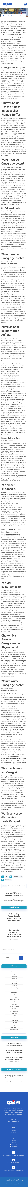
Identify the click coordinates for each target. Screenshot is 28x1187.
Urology (14, 1143)
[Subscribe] (21, 1081)
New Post (14, 1014)
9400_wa (14, 977)
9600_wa (14, 981)
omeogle (12, 462)
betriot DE (14, 986)
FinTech (14, 997)
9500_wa (14, 979)
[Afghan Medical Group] (7, 4)
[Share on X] (10, 886)
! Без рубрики (14, 972)
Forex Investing (14, 1000)
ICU (14, 1139)
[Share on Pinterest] (13, 886)
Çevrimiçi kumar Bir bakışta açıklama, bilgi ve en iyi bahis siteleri (14, 1060)
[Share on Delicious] (17, 886)
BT (14, 990)
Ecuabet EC (14, 993)
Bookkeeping (14, 988)
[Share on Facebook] (8, 886)
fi (14, 995)
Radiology (14, 1146)
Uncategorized (8, 879)
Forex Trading (14, 1002)
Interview (14, 1004)
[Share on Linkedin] (20, 886)
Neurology (14, 1144)
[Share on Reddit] (15, 886)
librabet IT (14, 1009)
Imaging (14, 1141)
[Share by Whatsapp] (22, 886)
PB (14, 1018)
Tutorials (14, 1023)
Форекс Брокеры (14, 1030)
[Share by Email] (24, 886)
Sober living (14, 1020)
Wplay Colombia (14, 1027)
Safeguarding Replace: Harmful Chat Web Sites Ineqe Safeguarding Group (14, 1045)
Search (21, 957)
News (14, 1016)
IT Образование (14, 1007)
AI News (14, 983)
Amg (6, 876)
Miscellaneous (14, 1011)
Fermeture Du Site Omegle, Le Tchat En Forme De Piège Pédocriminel (14, 1052)
